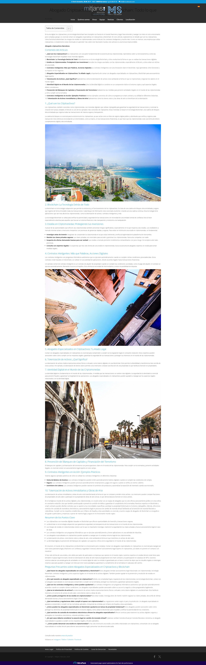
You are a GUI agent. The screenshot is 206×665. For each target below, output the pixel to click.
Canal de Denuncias (98, 649)
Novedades (112, 649)
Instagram (57, 640)
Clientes (120, 20)
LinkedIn (70, 640)
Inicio (73, 20)
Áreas (94, 20)
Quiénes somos (84, 20)
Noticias (111, 20)
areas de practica (67, 635)
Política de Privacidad (64, 649)
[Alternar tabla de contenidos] (67, 28)
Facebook (78, 640)
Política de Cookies (82, 649)
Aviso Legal (49, 649)
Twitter (64, 640)
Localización (130, 20)
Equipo (102, 20)
